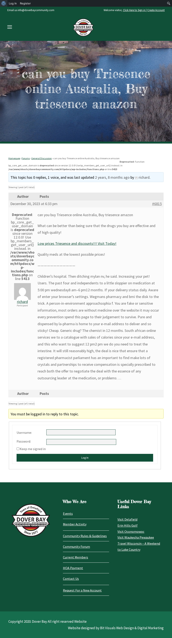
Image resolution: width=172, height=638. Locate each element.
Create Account (156, 10)
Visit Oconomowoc (130, 531)
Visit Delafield (127, 519)
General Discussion (41, 158)
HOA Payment (73, 568)
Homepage (14, 158)
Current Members (75, 557)
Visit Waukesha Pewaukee (135, 537)
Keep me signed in (33, 449)
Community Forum (76, 546)
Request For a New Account (82, 590)
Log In (85, 458)
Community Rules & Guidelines (85, 536)
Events (68, 513)
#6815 (157, 204)
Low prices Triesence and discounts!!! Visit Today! (77, 243)
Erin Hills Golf (127, 525)
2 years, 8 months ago (112, 177)
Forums (26, 158)
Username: (24, 432)
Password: (24, 441)
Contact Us (71, 578)
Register (25, 3)
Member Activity (74, 524)
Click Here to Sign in (134, 10)
